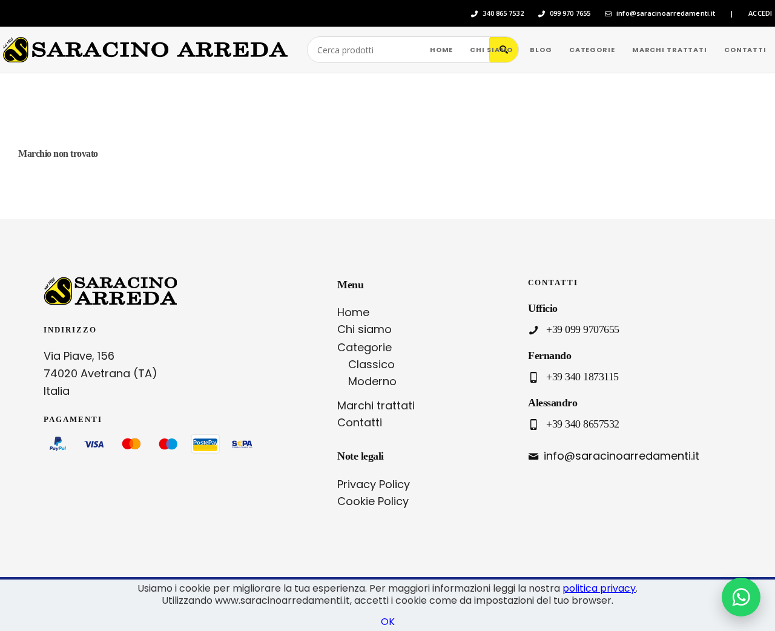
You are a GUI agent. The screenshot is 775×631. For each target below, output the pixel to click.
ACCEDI (760, 13)
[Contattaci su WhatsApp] (741, 597)
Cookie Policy (373, 501)
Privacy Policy (373, 484)
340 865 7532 (503, 13)
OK (388, 622)
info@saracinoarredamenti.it (665, 13)
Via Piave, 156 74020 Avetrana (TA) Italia (100, 373)
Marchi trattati (376, 405)
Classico (371, 364)
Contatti (359, 422)
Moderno (372, 381)
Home (353, 312)
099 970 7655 (570, 13)
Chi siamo (364, 329)
